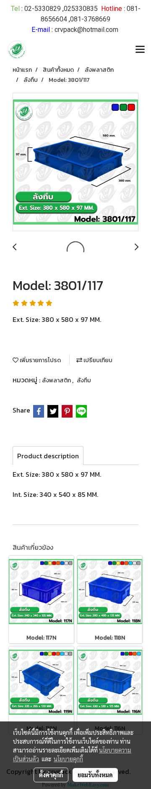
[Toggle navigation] (140, 50)
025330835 (81, 9)
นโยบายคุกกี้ (68, 759)
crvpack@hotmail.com (86, 30)
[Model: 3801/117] (75, 162)
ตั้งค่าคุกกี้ (51, 775)
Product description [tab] (48, 456)
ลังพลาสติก (57, 380)
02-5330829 (42, 9)
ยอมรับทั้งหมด (95, 775)
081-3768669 (90, 19)
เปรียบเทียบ (97, 360)
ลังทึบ (84, 380)
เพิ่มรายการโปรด (39, 360)
